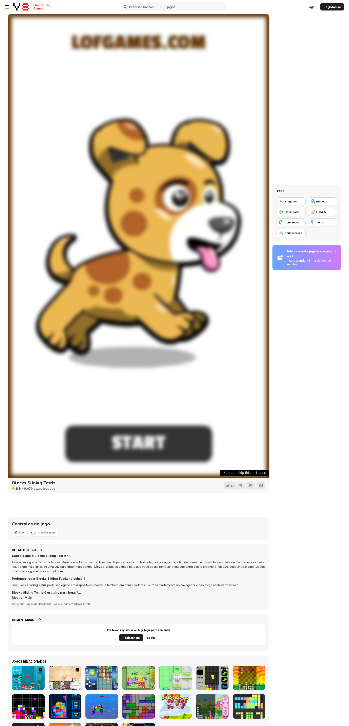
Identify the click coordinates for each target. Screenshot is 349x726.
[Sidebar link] (7, 7)
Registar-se (332, 7)
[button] (22, 597)
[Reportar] (250, 485)
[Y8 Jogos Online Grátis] (21, 6)
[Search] (125, 6)
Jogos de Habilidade (38, 604)
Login (311, 7)
